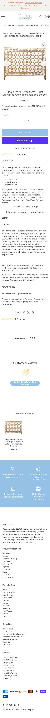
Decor (5, 556)
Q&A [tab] (32, 338)
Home (5, 33)
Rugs (4, 572)
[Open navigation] (3, 16)
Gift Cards (6, 645)
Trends (5, 600)
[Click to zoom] (44, 45)
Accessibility (8, 670)
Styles (5, 603)
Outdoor (6, 574)
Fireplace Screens (17, 33)
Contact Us (7, 631)
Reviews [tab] (20, 338)
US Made (6, 608)
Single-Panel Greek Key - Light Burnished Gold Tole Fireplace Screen (13, 442)
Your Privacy (7, 668)
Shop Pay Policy (9, 676)
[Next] (45, 5)
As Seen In (7, 598)
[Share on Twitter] (28, 312)
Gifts (4, 616)
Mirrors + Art (7, 564)
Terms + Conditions (11, 657)
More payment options (25, 148)
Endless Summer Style (14, 25)
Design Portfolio (9, 639)
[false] (13, 468)
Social (5, 613)
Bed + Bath (7, 561)
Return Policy (8, 665)
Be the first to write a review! (25, 383)
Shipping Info (8, 662)
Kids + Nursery (8, 577)
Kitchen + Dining (9, 559)
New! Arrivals (32, 25)
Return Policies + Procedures (31, 299)
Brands (5, 606)
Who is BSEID (7, 629)
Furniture (6, 553)
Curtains (6, 569)
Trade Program (9, 660)
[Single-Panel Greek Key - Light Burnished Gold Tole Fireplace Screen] (13, 427)
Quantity (5, 115)
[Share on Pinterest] (33, 312)
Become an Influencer (12, 637)
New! (4, 590)
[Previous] (5, 5)
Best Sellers (7, 595)
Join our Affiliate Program (13, 634)
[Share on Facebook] (24, 312)
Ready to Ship (8, 592)
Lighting (5, 567)
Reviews (6, 642)
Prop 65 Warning (9, 673)
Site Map (6, 678)
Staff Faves (7, 611)
